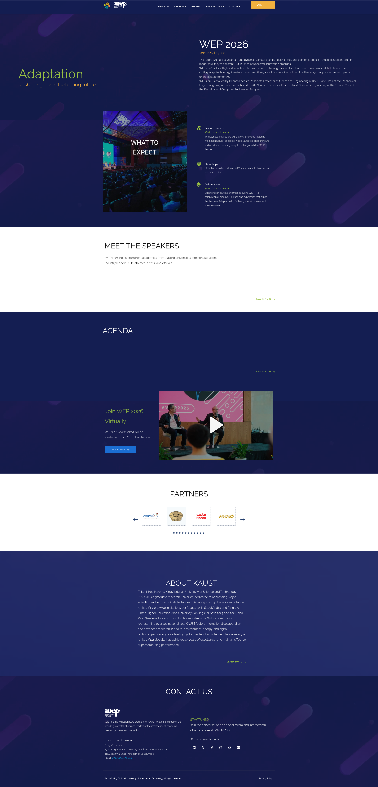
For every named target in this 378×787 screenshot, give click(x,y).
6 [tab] (188, 533)
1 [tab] (174, 533)
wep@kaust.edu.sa (122, 758)
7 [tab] (191, 533)
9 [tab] (197, 533)
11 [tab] (203, 533)
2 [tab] (177, 533)
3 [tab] (180, 533)
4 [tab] (183, 533)
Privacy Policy (266, 778)
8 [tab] (194, 533)
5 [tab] (185, 533)
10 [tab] (200, 533)
